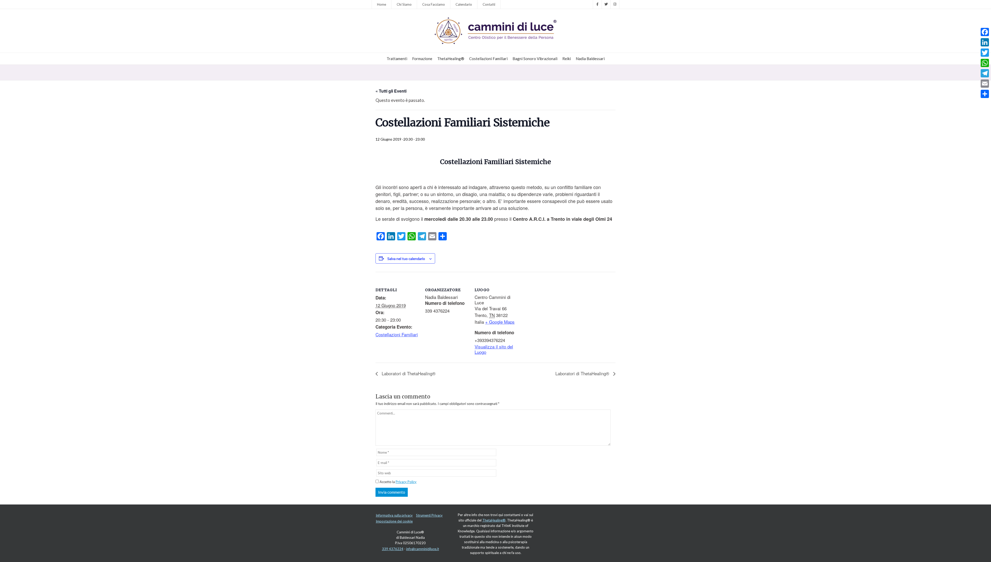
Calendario (463, 4)
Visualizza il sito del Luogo (494, 349)
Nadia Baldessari (590, 58)
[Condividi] (985, 94)
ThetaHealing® (450, 58)
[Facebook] (985, 32)
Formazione (422, 58)
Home (381, 4)
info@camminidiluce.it (422, 549)
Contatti (489, 4)
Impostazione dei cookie (394, 521)
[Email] (985, 83)
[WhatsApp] (985, 63)
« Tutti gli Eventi (390, 91)
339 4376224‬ (392, 549)
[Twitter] (985, 52)
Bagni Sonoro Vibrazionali (535, 58)
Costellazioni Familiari (488, 58)
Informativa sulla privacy (394, 515)
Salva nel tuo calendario (406, 258)
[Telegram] (985, 73)
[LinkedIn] (985, 42)
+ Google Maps (500, 322)
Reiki (566, 58)
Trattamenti (397, 58)
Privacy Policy (406, 482)
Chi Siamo (404, 4)
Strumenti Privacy (429, 515)
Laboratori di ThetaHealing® (408, 373)
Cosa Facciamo (433, 4)
